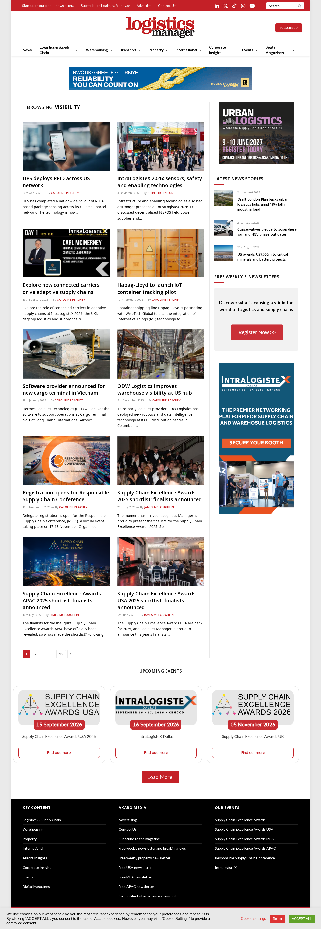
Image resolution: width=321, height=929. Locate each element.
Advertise (144, 6)
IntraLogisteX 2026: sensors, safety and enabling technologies (159, 181)
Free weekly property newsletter (144, 858)
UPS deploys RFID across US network (56, 181)
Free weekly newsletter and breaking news (152, 848)
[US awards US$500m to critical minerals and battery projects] (223, 253)
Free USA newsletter (135, 867)
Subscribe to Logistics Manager (105, 6)
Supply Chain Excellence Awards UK (253, 736)
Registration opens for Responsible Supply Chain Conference (66, 496)
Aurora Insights (35, 858)
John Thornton (160, 193)
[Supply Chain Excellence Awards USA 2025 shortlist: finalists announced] (161, 561)
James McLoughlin (159, 507)
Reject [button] (277, 919)
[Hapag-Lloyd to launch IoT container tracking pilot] (161, 253)
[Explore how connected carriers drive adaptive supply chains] (66, 253)
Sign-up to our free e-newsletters (48, 6)
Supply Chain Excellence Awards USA (244, 829)
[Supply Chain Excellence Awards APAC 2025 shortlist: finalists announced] (66, 561)
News (27, 50)
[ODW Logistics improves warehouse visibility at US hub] (161, 353)
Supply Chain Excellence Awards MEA (244, 839)
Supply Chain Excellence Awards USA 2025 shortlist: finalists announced (156, 600)
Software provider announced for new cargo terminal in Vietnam (64, 389)
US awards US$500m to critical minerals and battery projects (262, 257)
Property (156, 50)
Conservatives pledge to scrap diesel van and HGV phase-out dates (267, 232)
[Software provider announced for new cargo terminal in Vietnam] (66, 353)
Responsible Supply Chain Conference (245, 858)
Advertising (128, 820)
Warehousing (97, 50)
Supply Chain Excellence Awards (240, 820)
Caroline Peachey (65, 193)
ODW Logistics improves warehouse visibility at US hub (154, 389)
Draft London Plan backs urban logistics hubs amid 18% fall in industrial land (262, 204)
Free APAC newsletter (136, 886)
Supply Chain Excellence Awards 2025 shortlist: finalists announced (159, 496)
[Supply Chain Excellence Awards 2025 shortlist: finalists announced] (161, 460)
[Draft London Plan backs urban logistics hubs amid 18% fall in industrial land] (223, 198)
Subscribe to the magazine (139, 839)
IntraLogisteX (226, 867)
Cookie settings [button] (253, 919)
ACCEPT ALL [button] (302, 919)
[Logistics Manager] (160, 27)
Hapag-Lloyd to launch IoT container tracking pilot (149, 288)
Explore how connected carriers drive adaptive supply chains (61, 288)
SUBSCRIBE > (289, 28)
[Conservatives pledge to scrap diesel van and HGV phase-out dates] (223, 228)
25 (61, 654)
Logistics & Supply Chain (54, 50)
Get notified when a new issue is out (147, 896)
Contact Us (167, 6)
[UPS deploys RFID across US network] (66, 146)
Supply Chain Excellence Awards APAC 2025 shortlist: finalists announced (62, 600)
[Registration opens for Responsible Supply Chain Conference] (66, 460)
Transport (128, 50)
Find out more (59, 752)
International (186, 50)
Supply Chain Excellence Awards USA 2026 (59, 736)
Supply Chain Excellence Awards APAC (245, 848)
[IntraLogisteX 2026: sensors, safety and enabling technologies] (161, 146)
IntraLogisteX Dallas (156, 736)
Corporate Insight (217, 50)
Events (247, 50)
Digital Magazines (274, 50)
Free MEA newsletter (135, 877)
